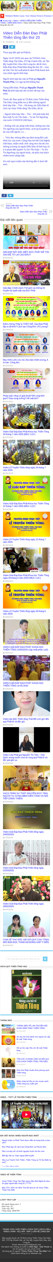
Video (15, 21)
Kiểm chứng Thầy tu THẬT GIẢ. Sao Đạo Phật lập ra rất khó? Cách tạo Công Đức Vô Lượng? (25, 325)
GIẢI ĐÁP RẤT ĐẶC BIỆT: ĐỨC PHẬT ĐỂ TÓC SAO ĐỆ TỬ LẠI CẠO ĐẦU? (26, 253)
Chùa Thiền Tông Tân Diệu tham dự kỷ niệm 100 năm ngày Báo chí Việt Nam (25, 1186)
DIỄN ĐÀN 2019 (15, 23)
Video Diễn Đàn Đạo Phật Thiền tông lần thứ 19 (19, 206)
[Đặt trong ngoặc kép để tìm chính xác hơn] (45, 959)
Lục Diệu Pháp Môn (10, 1157)
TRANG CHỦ (8, 1229)
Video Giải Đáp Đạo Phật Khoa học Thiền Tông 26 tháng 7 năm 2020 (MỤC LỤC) (26, 432)
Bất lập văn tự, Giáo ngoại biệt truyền (18, 1146)
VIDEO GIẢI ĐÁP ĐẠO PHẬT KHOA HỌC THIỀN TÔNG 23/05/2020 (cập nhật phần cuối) (25, 648)
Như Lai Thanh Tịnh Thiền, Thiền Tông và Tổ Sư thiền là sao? (26, 1152)
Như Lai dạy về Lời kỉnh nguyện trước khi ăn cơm (23, 1142)
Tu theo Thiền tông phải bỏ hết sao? (17, 1162)
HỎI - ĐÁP (26, 1231)
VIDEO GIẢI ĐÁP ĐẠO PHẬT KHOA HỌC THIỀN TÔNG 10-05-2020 (23, 684)
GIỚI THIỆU (21, 1229)
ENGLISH (45, 1231)
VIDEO (6, 1231)
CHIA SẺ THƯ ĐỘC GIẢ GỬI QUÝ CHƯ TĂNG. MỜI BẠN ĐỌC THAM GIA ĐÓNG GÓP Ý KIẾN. (26, 940)
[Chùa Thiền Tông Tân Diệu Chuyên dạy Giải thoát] (26, 5)
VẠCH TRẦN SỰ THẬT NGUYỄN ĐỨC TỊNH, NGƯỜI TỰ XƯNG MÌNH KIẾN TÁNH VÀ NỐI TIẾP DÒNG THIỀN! (25, 796)
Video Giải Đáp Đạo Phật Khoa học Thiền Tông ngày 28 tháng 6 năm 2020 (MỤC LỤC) (26, 576)
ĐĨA (47, 1229)
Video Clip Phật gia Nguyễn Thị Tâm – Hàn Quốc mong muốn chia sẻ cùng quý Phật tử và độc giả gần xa (25, 757)
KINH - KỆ (15, 1231)
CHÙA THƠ (33, 1229)
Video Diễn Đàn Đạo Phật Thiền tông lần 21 (33, 212)
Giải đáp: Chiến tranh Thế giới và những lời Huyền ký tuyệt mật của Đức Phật (24, 289)
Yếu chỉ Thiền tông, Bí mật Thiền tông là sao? (21, 1166)
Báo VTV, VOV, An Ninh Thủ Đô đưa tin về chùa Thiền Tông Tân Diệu (25, 1180)
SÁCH (42, 1229)
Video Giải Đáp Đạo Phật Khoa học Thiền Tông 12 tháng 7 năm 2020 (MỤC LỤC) (26, 504)
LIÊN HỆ (36, 1231)
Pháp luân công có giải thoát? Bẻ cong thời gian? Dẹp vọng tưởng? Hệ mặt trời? (24, 397)
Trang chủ (6, 21)
